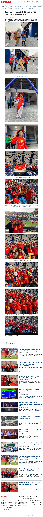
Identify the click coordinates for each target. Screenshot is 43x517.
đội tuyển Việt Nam (31, 370)
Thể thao (15, 6)
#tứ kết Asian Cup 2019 (10, 343)
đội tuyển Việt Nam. (27, 206)
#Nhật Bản (8, 342)
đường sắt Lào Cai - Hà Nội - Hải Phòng (28, 396)
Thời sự (29, 6)
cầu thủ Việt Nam (22, 149)
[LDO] (9, 353)
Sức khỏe (17, 8)
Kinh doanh (20, 6)
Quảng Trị (20, 422)
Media (11, 6)
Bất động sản (11, 8)
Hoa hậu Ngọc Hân (22, 381)
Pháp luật (25, 6)
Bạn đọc (34, 6)
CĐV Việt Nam (25, 19)
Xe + (25, 8)
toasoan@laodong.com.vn (8, 511)
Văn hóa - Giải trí (5, 8)
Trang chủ (3, 6)
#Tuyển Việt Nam (9, 339)
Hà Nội (20, 448)
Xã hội (7, 6)
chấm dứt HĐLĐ (35, 410)
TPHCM (20, 435)
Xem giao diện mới (30, 8)
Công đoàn (39, 6)
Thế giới (21, 8)
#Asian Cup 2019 (9, 341)
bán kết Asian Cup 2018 (21, 76)
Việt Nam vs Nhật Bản (26, 355)
